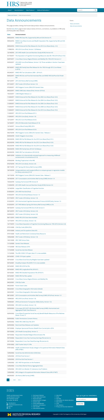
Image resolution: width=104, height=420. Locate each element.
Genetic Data (36, 402)
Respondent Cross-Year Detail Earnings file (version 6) (31, 341)
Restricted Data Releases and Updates (27, 325)
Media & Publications (43, 10)
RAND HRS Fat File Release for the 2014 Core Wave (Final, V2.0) (34, 146)
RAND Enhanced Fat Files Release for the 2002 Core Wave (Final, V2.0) (36, 97)
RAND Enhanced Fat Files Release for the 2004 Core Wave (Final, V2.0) (36, 100)
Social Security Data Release (24, 250)
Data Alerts (15, 29)
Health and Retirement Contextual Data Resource (30, 234)
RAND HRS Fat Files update (23, 276)
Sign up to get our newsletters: (86, 395)
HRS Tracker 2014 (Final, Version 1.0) (26, 84)
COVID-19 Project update (23, 256)
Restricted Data (37, 398)
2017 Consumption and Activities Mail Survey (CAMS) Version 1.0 (35, 178)
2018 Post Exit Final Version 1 (24, 359)
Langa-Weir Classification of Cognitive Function (29, 188)
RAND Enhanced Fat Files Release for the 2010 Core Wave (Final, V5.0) (36, 110)
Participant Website (38, 395)
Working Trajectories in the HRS (25, 160)
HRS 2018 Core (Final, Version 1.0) (25, 298)
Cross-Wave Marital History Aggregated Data (29, 366)
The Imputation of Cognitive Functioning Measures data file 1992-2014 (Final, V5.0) (40, 56)
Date (9, 34)
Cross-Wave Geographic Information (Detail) (28, 289)
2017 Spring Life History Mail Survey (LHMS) (28, 167)
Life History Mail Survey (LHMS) (24, 375)
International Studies (39, 408)
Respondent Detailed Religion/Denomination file (30, 335)
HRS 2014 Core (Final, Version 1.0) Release (28, 49)
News (57, 397)
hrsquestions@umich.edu (15, 405)
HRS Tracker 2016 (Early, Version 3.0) (26, 214)
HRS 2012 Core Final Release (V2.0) (25, 120)
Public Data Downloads (39, 397)
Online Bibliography (38, 403)
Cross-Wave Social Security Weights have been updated (32, 260)
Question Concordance (39, 405)
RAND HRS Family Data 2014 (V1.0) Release (28, 149)
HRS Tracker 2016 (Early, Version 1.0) (26, 198)
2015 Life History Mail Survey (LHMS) (26, 81)
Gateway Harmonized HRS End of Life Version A (29, 208)
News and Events (12, 15)
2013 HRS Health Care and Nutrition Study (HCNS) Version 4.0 (34, 52)
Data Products (30, 10)
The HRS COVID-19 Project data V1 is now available (30, 253)
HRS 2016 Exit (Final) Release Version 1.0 (27, 195)
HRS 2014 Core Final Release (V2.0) (25, 129)
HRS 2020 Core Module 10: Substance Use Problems (31, 369)
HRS (9, 408)
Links (57, 403)
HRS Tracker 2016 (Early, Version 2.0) (26, 211)
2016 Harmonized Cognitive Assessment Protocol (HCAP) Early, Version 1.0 (38, 201)
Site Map (58, 398)
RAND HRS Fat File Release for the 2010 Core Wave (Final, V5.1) (34, 139)
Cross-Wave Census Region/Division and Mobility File (31, 279)
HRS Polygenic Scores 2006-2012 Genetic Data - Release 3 (32, 175)
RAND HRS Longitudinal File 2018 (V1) (26, 269)
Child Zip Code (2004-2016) (23, 227)
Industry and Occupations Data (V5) (26, 230)
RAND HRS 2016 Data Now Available (26, 217)
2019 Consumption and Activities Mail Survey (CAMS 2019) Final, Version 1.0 (38, 295)
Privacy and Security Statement (64, 406)
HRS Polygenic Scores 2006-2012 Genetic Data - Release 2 (32, 133)
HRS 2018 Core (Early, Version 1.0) (25, 221)
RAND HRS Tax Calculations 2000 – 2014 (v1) (28, 72)
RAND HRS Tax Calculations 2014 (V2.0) (27, 152)
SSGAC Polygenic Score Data (24, 136)
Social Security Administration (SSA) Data (27, 353)
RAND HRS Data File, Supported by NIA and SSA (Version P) (33, 38)
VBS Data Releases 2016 (22, 247)
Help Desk (59, 395)
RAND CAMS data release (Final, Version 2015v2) (30, 90)
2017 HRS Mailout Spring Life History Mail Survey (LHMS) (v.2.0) (34, 204)
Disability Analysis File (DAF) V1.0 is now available (30, 263)
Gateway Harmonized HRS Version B (26, 182)
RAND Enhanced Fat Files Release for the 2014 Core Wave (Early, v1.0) (36, 46)
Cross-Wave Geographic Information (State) (28, 292)
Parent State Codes (21, 286)
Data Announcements (76, 26)
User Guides (36, 406)
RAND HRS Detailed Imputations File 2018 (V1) (29, 273)
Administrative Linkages (39, 400)
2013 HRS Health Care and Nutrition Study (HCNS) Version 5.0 (34, 185)
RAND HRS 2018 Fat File (22, 266)
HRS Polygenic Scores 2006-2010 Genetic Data (29, 87)
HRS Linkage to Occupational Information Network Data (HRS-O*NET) (36, 372)
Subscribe (80, 404)
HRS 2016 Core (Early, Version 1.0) (25, 116)
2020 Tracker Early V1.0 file (23, 344)
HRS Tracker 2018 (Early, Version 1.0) (26, 237)
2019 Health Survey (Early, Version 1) (26, 331)
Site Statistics (59, 405)
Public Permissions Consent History (26, 318)
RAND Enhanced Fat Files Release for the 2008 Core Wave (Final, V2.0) (36, 107)
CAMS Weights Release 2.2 (23, 94)
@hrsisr (10, 406)
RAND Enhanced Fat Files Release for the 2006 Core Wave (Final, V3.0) (36, 103)
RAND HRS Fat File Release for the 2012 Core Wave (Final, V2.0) (34, 142)
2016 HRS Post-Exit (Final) (23, 191)
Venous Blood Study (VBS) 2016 (25, 126)
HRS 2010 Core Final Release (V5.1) (25, 113)
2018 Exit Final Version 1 (22, 356)
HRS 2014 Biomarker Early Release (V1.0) (27, 123)
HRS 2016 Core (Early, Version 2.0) (25, 164)
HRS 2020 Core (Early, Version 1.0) (25, 305)
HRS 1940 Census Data (22, 240)
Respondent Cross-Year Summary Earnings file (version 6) (33, 338)
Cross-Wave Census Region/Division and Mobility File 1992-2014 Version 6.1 (38, 59)
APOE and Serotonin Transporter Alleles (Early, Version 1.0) (33, 302)
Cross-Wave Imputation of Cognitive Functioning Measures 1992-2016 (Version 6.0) (40, 224)
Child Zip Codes (20, 282)
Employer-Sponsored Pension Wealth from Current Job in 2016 (34, 328)
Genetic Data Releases (22, 243)
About (9, 10)
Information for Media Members (65, 400)
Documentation (19, 10)
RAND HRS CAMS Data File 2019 (25, 322)
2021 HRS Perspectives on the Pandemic (27, 362)
